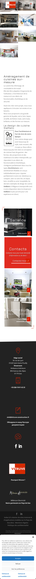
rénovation (17, 533)
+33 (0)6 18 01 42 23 (18, 387)
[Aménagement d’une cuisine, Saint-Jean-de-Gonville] (9, 51)
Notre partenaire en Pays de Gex (18, 503)
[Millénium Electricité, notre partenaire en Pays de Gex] (18, 492)
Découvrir (22, 233)
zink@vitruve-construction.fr (18, 417)
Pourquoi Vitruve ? (18, 480)
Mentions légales (21, 523)
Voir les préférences (18, 569)
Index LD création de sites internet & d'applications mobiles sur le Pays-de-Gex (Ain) (18, 520)
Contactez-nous (19, 260)
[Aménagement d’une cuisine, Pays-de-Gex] (9, 21)
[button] (33, 537)
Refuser (18, 564)
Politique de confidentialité (18, 525)
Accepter (18, 558)
